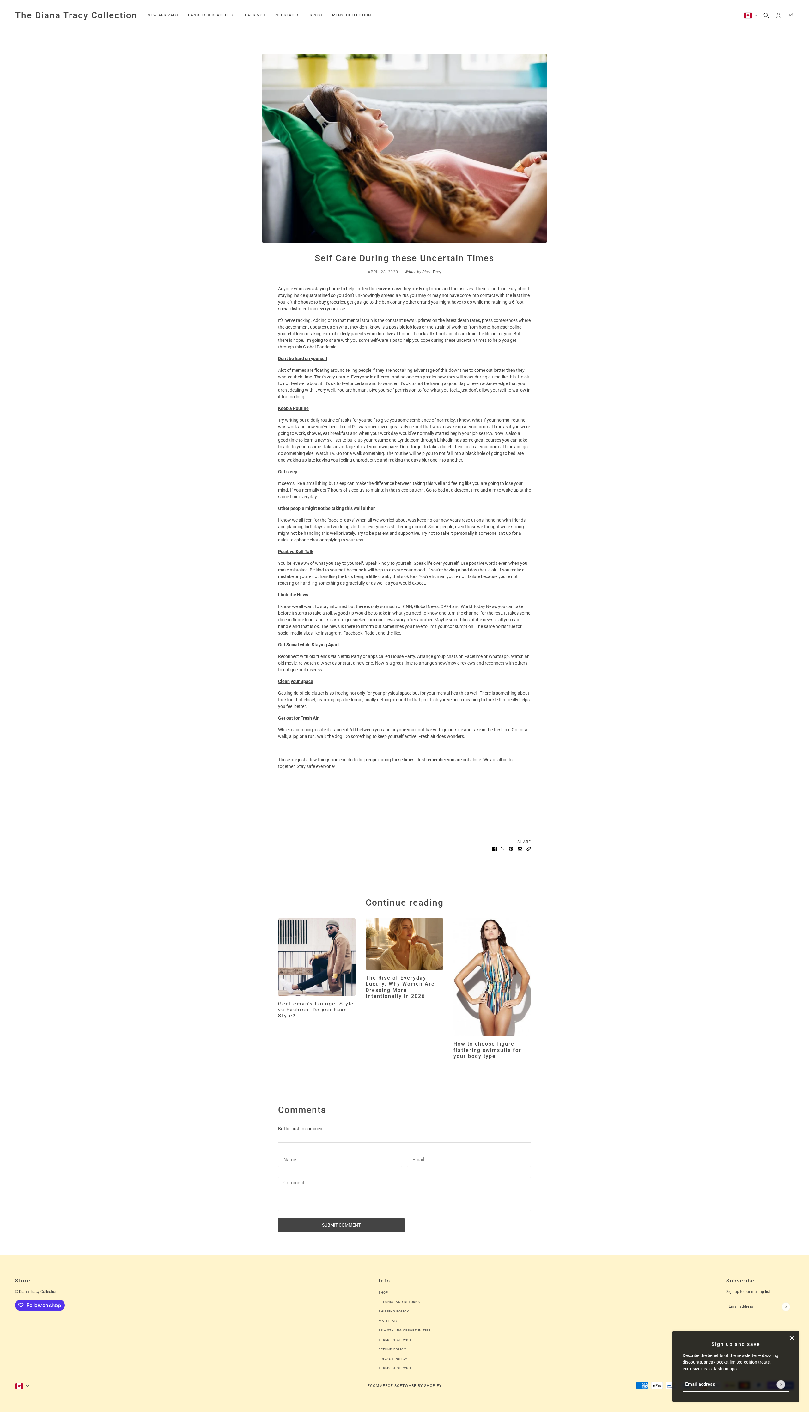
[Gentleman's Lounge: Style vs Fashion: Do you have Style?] (317, 957)
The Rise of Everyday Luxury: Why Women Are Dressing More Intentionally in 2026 (400, 987)
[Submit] (780, 1384)
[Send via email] (520, 848)
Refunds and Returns (399, 1302)
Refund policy (392, 1349)
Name (289, 1158)
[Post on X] (503, 848)
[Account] (778, 15)
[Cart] (790, 15)
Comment (293, 1183)
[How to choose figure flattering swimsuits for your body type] (492, 977)
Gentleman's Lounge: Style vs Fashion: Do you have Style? (316, 1010)
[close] (792, 1338)
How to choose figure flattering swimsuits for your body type (487, 1050)
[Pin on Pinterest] (511, 848)
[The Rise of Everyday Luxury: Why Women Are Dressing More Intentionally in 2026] (404, 944)
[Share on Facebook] (494, 848)
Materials (388, 1321)
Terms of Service (395, 1340)
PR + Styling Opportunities (405, 1330)
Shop (383, 1292)
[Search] (766, 15)
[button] (528, 848)
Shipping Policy (394, 1311)
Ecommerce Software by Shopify (405, 1386)
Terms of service (395, 1368)
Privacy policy (393, 1359)
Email (418, 1158)
